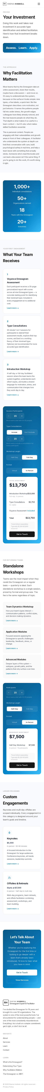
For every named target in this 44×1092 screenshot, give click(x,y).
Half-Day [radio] (14, 457)
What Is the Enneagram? (12, 1062)
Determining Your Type (12, 1066)
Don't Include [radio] (30, 432)
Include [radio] (14, 432)
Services (6, 1042)
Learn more (13, 308)
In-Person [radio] (29, 471)
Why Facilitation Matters (12, 1070)
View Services (22, 980)
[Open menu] (39, 4)
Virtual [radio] (14, 471)
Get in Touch (22, 534)
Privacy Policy (8, 1087)
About (5, 1038)
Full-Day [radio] (30, 457)
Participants (11, 688)
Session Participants (14, 411)
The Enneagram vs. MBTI (13, 1074)
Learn (5, 1046)
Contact (6, 1050)
